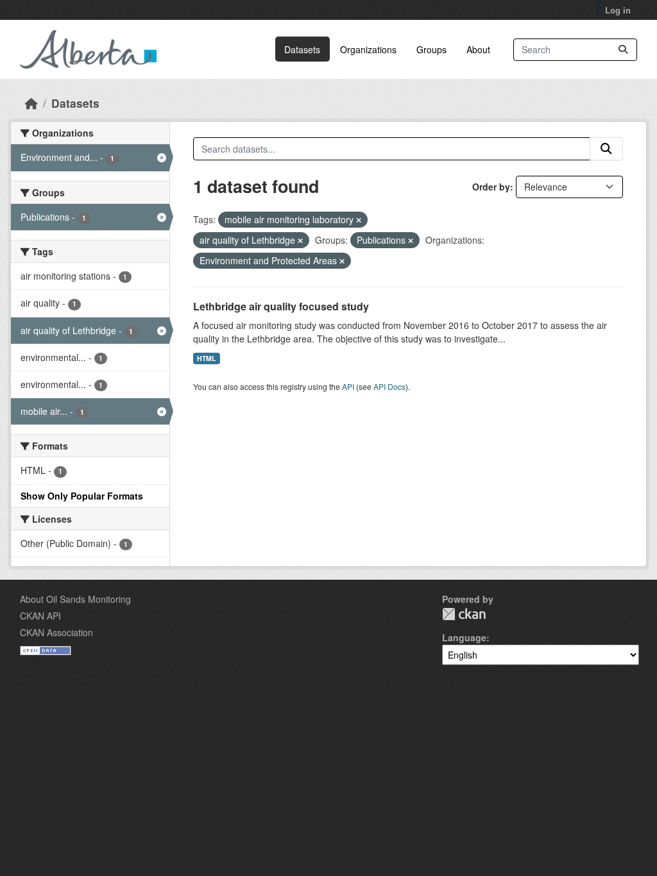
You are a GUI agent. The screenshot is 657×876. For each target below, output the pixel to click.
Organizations (368, 49)
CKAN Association (56, 632)
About (478, 49)
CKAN (464, 614)
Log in (618, 10)
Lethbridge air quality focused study (281, 306)
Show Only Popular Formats (82, 495)
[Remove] (358, 220)
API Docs (389, 386)
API (348, 386)
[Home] (31, 103)
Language (464, 637)
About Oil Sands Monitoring (75, 599)
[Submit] (623, 49)
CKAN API (40, 615)
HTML (206, 358)
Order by (491, 186)
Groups (431, 49)
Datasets (302, 49)
